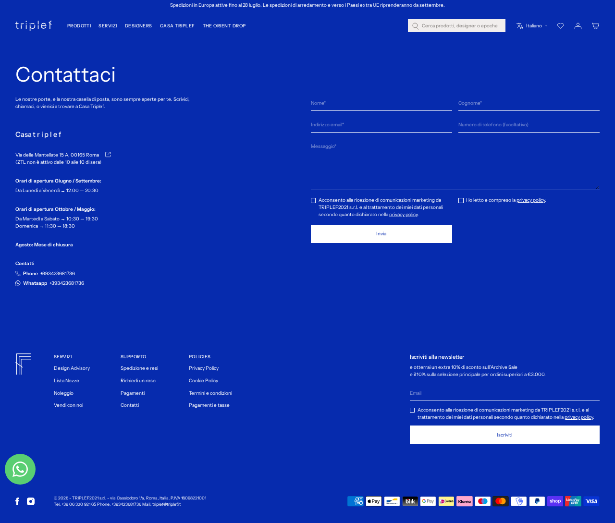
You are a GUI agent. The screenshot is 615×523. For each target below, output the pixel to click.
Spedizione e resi (139, 368)
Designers (138, 26)
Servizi (107, 26)
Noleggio (64, 393)
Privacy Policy (204, 368)
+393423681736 (126, 504)
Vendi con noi (68, 405)
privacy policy (403, 214)
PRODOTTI (79, 26)
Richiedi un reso (138, 380)
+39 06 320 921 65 (79, 504)
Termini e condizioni (210, 393)
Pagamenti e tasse (209, 405)
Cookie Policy (203, 380)
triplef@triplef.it (166, 504)
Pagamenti (133, 393)
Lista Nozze (66, 380)
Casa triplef (177, 26)
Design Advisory (72, 368)
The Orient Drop (224, 26)
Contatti (130, 405)
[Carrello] (596, 26)
